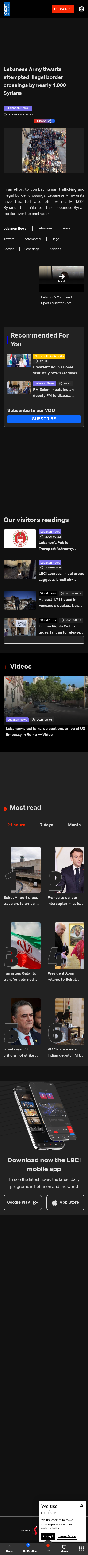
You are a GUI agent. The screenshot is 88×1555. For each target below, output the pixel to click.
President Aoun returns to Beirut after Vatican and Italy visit (63, 977)
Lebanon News (44, 383)
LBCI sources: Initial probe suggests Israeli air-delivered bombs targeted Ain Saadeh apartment (61, 577)
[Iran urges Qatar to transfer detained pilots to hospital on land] (22, 952)
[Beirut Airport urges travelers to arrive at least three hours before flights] (22, 877)
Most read (25, 808)
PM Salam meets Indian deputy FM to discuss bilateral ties (53, 393)
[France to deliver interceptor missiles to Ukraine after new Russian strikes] (66, 877)
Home (9, 1551)
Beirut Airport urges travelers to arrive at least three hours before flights (21, 901)
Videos (21, 666)
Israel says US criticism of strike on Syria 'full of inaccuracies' (21, 1053)
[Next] (82, 707)
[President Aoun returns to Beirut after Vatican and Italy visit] (66, 952)
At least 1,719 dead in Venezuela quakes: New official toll (59, 603)
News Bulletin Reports (49, 356)
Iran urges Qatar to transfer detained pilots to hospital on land (21, 977)
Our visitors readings (36, 520)
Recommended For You (40, 340)
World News (48, 593)
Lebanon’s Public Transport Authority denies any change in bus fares (61, 546)
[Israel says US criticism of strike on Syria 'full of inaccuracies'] (22, 1028)
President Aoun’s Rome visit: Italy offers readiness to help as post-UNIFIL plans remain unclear (56, 370)
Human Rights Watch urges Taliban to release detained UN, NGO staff (59, 630)
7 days (46, 825)
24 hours (16, 825)
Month (74, 825)
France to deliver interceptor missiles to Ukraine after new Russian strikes (65, 901)
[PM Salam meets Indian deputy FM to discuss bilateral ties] (66, 1028)
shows (64, 1551)
